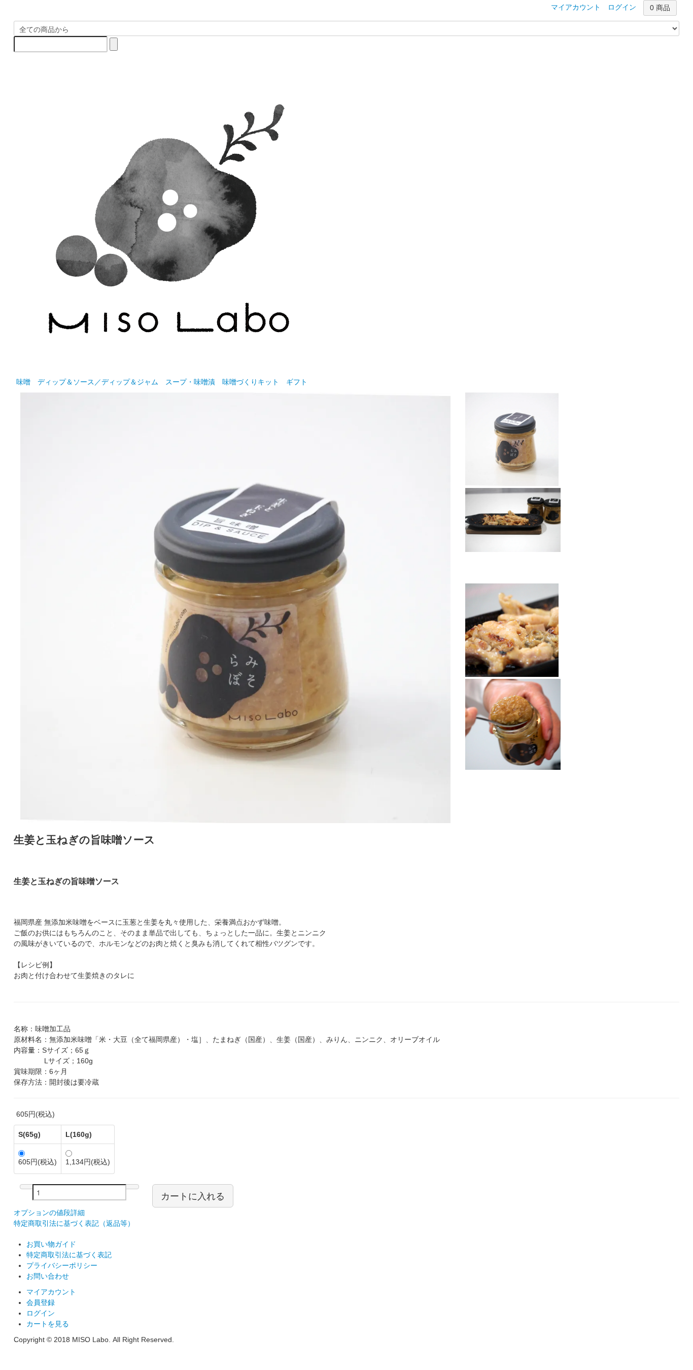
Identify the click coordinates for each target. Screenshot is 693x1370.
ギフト (296, 382)
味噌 (23, 382)
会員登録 (40, 1302)
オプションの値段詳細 (49, 1213)
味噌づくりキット (250, 382)
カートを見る (47, 1324)
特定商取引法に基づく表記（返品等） (74, 1223)
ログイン (40, 1313)
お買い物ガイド (51, 1244)
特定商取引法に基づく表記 (69, 1255)
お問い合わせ (47, 1276)
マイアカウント (51, 1292)
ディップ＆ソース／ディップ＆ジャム (98, 382)
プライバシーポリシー (61, 1265)
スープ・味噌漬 (190, 382)
